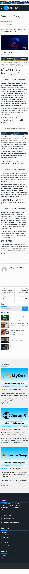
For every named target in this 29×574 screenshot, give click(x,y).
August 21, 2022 (21, 320)
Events (4, 540)
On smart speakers (10, 518)
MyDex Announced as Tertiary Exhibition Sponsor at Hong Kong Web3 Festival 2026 (14, 394)
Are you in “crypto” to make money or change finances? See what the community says (23, 295)
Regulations (13, 325)
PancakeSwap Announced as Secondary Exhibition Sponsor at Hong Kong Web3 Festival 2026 (13, 474)
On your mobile (8, 515)
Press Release (6, 389)
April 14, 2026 (17, 429)
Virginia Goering (7, 52)
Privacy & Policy (6, 558)
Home (4, 15)
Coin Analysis (12, 15)
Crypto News (13, 349)
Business (12, 340)
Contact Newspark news (11, 522)
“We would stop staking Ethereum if (19, 323)
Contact (4, 555)
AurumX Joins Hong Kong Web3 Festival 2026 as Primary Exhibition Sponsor (13, 433)
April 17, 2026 (17, 389)
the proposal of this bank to (17, 338)
